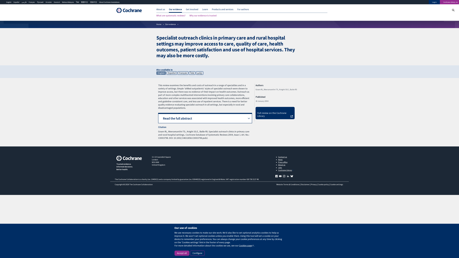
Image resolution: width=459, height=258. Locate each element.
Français (32, 2)
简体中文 (93, 2)
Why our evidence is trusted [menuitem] (203, 15)
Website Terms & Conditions (287, 184)
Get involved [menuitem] (192, 9)
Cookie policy (323, 184)
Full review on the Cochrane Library (272, 114)
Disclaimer (305, 184)
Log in (434, 2)
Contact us (282, 157)
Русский (40, 2)
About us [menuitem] (160, 9)
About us (281, 165)
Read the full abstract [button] (177, 118)
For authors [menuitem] (243, 9)
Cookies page (245, 245)
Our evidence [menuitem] (175, 9)
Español (16, 2)
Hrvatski (49, 2)
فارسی (24, 2)
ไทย (77, 2)
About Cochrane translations (109, 2)
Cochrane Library (449, 2)
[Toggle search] (453, 10)
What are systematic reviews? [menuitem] (171, 15)
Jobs (280, 167)
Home (158, 24)
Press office (282, 162)
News (280, 159)
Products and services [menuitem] (222, 9)
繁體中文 (84, 2)
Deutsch (57, 2)
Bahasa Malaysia (68, 2)
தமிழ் (199, 73)
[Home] (132, 10)
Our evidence (170, 24)
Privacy (314, 184)
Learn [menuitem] (205, 9)
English (8, 2)
